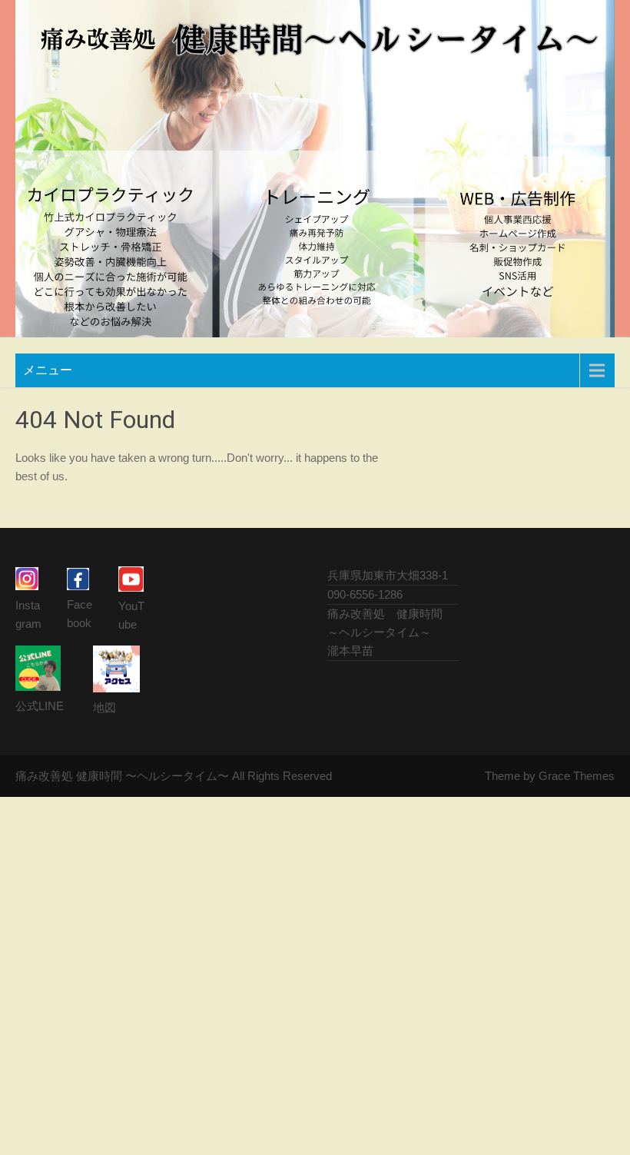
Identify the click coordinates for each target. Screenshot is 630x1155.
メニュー (47, 370)
